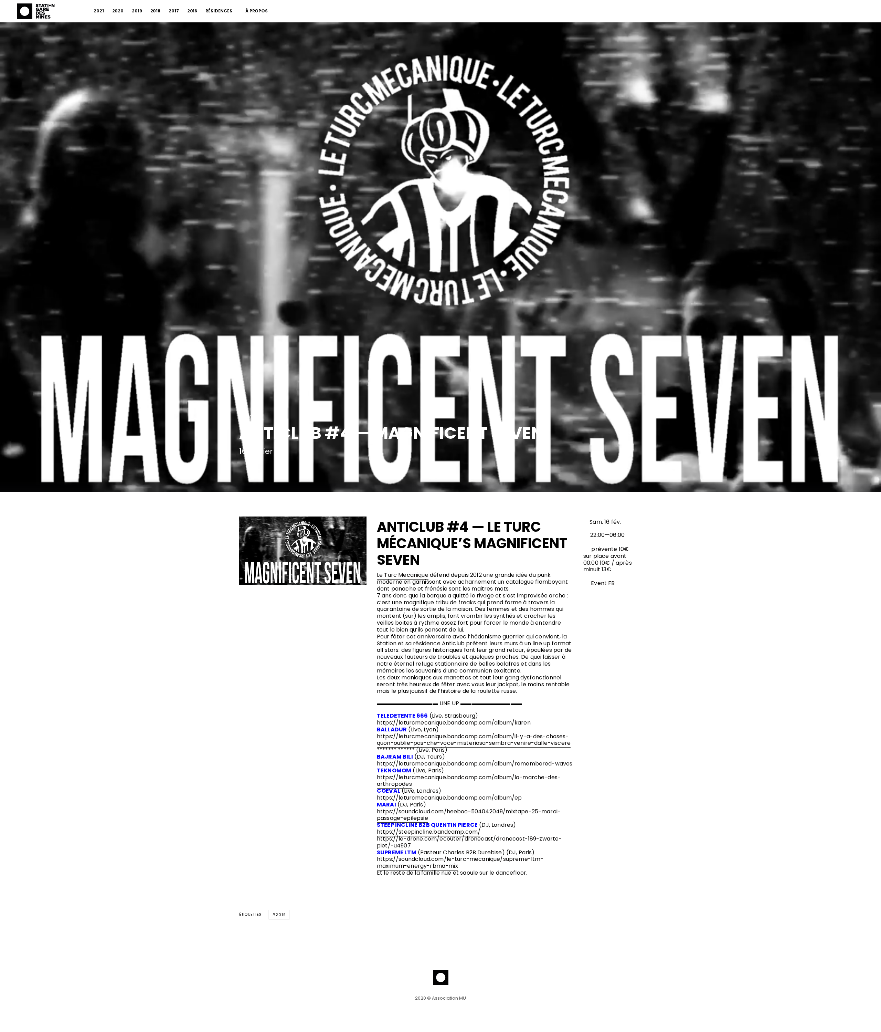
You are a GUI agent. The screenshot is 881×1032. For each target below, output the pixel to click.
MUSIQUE (248, 417)
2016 (192, 11)
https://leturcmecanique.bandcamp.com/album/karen (454, 723)
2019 (137, 11)
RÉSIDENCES (218, 11)
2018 (155, 11)
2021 (99, 11)
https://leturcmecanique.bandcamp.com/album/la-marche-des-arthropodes (469, 780)
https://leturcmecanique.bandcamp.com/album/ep (449, 798)
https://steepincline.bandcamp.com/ (428, 832)
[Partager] (243, 468)
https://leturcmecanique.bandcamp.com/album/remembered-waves (474, 764)
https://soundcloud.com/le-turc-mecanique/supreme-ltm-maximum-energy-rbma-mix (460, 862)
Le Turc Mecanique (402, 575)
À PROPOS (256, 11)
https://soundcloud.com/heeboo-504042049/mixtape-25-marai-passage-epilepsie (469, 814)
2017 (174, 11)
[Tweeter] (261, 468)
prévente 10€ (610, 549)
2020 (118, 11)
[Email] (279, 468)
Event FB (602, 583)
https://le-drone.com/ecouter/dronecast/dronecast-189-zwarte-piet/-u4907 (469, 842)
